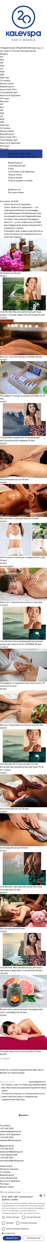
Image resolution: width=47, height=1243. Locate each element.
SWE (2, 74)
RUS (2, 59)
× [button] (44, 1195)
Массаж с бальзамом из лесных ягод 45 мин (21, 725)
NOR (2, 71)
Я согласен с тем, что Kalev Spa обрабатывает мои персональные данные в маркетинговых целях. (24, 1087)
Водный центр (7, 86)
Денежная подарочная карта (22, 156)
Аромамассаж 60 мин (10, 273)
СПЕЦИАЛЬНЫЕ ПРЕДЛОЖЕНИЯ (16, 48)
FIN (1, 62)
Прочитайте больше (32, 1213)
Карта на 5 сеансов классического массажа (21, 602)
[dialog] (23, 1218)
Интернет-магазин (9, 1169)
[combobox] (40, 1195)
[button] (23, 1233)
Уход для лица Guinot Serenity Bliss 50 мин (20, 1051)
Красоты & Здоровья (10, 95)
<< (1, 1058)
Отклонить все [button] (34, 1238)
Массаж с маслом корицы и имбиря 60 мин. (21, 356)
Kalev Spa (37, 48)
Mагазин (4, 101)
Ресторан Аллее (16, 192)
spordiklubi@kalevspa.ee (12, 1160)
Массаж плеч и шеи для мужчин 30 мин (19, 518)
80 (17, 201)
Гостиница (5, 80)
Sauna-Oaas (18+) (8, 89)
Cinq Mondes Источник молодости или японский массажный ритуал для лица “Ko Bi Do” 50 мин (22, 767)
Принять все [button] (12, 1238)
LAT (1, 68)
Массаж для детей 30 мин (12, 928)
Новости (8, 50)
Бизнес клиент (7, 83)
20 (12, 201)
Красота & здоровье (10, 1181)
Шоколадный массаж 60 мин (14, 847)
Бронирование (28, 50)
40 (14, 201)
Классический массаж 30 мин (14, 808)
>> (9, 1058)
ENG (2, 65)
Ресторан (4, 98)
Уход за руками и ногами (20, 180)
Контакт (17, 50)
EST (1, 56)
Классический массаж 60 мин (14, 479)
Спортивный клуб (8, 92)
